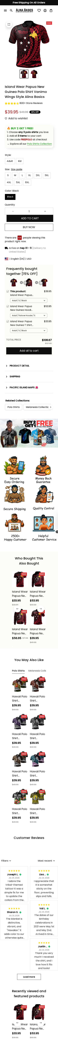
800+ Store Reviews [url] (31, 103)
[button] (54, 522)
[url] (39, 144)
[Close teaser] (49, 531)
